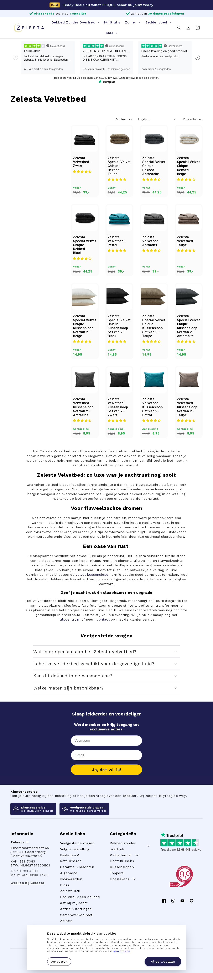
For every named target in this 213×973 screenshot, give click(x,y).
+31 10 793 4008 (24, 871)
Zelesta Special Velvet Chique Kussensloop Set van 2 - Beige (84, 326)
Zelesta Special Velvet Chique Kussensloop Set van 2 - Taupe (153, 326)
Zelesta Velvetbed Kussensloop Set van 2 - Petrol (152, 407)
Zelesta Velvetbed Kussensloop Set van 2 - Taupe (187, 407)
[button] (179, 27)
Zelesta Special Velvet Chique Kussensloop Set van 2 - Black (119, 326)
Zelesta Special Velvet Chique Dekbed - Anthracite (153, 166)
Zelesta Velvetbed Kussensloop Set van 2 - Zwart (118, 407)
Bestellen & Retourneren (71, 858)
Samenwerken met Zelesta (76, 918)
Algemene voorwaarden (71, 876)
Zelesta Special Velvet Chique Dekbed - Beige (188, 166)
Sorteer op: (124, 119)
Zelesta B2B (70, 891)
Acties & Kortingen (76, 909)
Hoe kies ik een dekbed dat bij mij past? (80, 900)
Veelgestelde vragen (77, 843)
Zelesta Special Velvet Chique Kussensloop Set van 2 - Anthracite (188, 326)
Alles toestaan (163, 961)
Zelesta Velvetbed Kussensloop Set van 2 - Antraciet (83, 407)
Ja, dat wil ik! (106, 769)
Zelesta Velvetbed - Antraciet (151, 241)
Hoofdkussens (122, 861)
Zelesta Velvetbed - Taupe (186, 241)
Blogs (64, 885)
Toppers (117, 873)
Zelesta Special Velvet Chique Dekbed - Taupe (119, 166)
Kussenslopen (122, 867)
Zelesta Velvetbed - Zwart (82, 162)
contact (103, 619)
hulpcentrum (68, 619)
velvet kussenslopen (93, 575)
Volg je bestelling (74, 849)
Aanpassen (59, 961)
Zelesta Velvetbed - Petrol (117, 241)
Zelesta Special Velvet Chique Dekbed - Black (84, 245)
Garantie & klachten (77, 867)
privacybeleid (122, 951)
